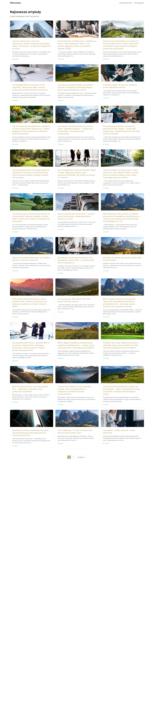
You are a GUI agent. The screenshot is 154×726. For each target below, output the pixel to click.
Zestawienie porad (125, 3)
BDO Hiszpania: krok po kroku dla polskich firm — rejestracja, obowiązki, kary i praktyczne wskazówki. (30, 389)
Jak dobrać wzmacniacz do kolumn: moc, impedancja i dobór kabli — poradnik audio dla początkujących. (76, 260)
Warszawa (15, 3)
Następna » (81, 457)
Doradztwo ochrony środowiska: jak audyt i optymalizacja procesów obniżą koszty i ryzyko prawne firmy (30, 432)
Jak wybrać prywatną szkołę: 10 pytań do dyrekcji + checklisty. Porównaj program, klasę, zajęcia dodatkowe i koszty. (75, 87)
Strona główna (139, 3)
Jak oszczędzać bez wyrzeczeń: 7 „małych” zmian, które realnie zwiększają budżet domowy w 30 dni (76, 216)
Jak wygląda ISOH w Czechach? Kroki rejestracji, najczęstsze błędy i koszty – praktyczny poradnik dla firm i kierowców (30, 87)
